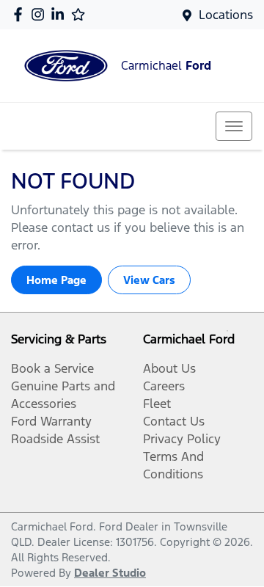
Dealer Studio (110, 573)
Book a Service (52, 368)
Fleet (157, 403)
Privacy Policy (182, 439)
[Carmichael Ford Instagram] (41, 14)
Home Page (56, 280)
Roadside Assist (55, 439)
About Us (169, 368)
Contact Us (174, 421)
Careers (164, 386)
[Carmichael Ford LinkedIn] (60, 14)
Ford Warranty (51, 421)
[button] (234, 126)
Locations (226, 15)
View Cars (149, 280)
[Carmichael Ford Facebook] (21, 14)
